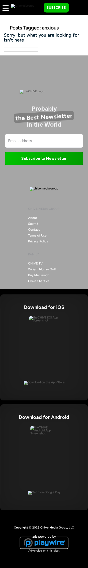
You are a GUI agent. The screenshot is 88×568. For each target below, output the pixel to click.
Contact (34, 229)
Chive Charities (38, 281)
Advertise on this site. (44, 550)
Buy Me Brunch (38, 275)
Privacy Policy (38, 241)
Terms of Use (37, 235)
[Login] (77, 8)
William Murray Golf (42, 269)
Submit (33, 223)
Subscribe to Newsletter (43, 158)
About (32, 218)
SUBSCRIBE (56, 7)
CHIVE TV (35, 263)
